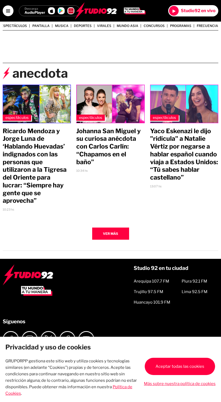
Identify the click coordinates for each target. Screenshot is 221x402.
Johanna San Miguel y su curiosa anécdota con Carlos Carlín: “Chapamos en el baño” (108, 146)
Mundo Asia (127, 26)
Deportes (83, 26)
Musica (61, 26)
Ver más (110, 234)
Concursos (154, 26)
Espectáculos (14, 26)
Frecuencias (208, 26)
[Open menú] (8, 10)
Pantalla (41, 26)
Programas (180, 26)
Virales (104, 26)
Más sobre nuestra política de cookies (180, 383)
